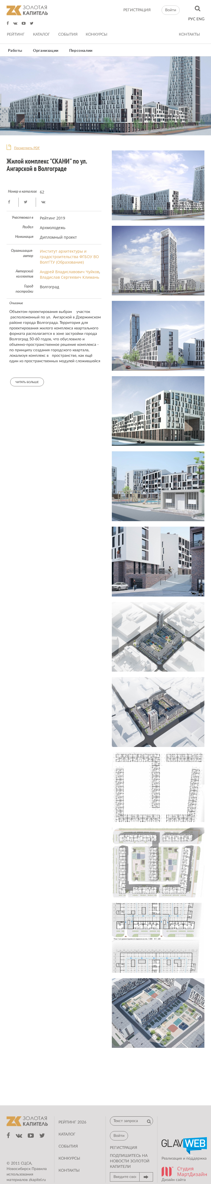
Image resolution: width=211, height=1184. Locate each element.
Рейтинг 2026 (72, 1122)
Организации (46, 51)
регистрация (137, 10)
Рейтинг (16, 34)
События (67, 34)
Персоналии (81, 51)
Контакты (189, 34)
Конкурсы (96, 34)
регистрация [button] (123, 1148)
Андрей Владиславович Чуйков (69, 271)
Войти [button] (170, 10)
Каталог (41, 34)
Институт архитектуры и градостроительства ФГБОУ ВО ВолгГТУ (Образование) (69, 257)
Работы (15, 51)
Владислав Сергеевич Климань (69, 277)
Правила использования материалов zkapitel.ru (27, 1174)
